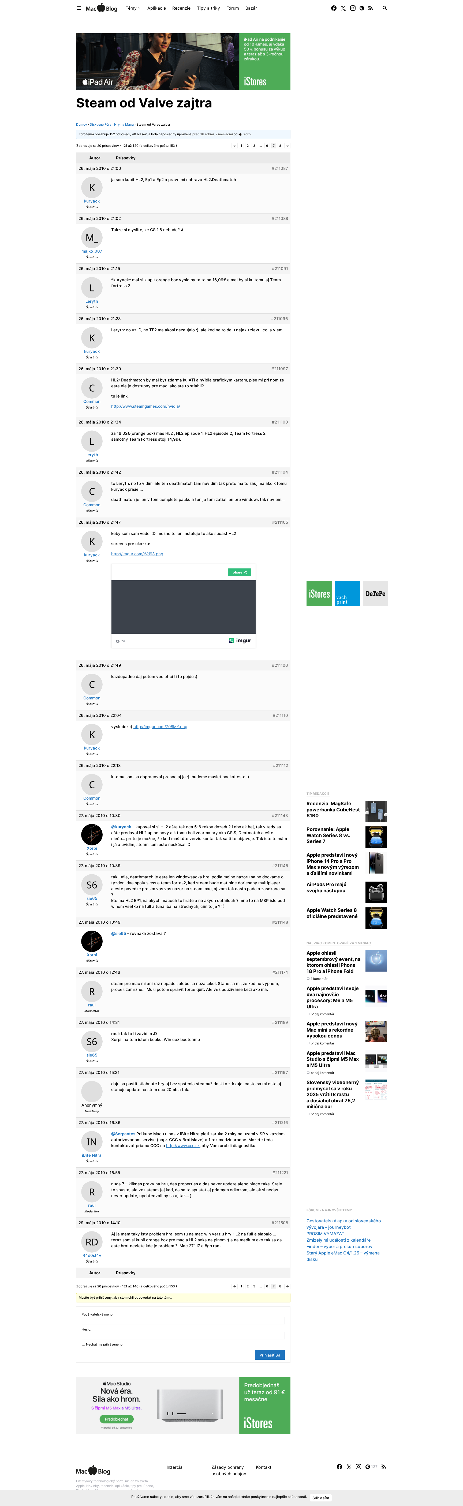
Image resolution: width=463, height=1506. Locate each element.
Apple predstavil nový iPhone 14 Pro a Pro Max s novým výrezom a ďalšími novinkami (333, 864)
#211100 (280, 422)
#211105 (280, 522)
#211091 (280, 268)
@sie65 (118, 933)
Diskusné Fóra (100, 124)
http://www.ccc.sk (183, 1145)
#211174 (280, 972)
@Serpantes (123, 1133)
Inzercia (174, 1467)
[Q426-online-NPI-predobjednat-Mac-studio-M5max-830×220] (183, 1405)
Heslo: (86, 1329)
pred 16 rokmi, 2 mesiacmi (212, 134)
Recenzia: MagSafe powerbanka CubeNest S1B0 (333, 809)
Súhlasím (320, 1498)
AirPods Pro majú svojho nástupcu (326, 887)
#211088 (280, 218)
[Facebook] (334, 8)
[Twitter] (343, 8)
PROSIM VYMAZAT (325, 1233)
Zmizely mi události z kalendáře (339, 1240)
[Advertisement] (347, 697)
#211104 (280, 472)
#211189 (280, 1022)
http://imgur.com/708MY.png (160, 726)
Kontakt (263, 1467)
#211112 (280, 765)
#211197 (280, 1072)
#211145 (280, 865)
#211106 (280, 665)
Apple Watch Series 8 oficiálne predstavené (332, 913)
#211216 (280, 1122)
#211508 (280, 1222)
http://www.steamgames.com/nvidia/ (145, 406)
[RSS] (370, 8)
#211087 (280, 168)
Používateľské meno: (97, 1314)
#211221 (280, 1172)
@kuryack (121, 826)
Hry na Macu (124, 124)
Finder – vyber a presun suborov (339, 1246)
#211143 (280, 815)
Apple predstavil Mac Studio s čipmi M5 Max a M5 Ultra (333, 1059)
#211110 (280, 715)
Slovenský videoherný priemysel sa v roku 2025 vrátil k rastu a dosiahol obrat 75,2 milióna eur (333, 1094)
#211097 (279, 368)
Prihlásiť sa (270, 1355)
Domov (81, 124)
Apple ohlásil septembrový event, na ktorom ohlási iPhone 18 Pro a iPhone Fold (333, 962)
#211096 (279, 318)
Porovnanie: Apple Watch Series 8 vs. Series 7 (328, 835)
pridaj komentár (322, 1014)
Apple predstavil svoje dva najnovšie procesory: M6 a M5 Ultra (333, 997)
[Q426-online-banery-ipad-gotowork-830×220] (183, 61)
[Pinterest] (362, 8)
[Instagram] (353, 8)
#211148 (280, 922)
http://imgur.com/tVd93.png (137, 553)
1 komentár (319, 979)
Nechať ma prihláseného (104, 1344)
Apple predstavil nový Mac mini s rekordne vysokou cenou (332, 1030)
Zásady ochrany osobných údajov (228, 1470)
